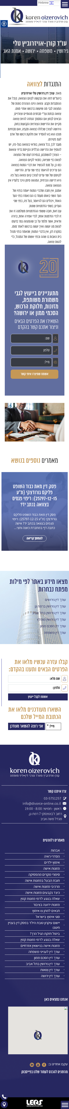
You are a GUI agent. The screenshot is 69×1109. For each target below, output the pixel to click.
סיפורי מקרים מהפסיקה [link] (44, 874)
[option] (34, 515)
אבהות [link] (55, 850)
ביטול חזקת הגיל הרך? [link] (45, 933)
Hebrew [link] (43, 2)
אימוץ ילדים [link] (52, 862)
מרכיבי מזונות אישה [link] (47, 886)
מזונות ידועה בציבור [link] (46, 904)
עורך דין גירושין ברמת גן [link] (50, 606)
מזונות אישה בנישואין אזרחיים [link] (40, 945)
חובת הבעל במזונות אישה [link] (42, 880)
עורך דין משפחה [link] (55, 632)
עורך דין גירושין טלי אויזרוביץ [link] (37, 93)
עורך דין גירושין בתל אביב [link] (49, 612)
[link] (37, 16)
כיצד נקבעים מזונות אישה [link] (42, 892)
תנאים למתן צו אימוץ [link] (46, 910)
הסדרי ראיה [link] (52, 856)
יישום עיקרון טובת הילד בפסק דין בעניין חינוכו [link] (34, 925)
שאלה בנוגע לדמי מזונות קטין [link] (40, 898)
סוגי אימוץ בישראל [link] (48, 916)
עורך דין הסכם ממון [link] (53, 626)
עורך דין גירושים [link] (55, 599)
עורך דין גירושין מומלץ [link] (51, 619)
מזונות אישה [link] (51, 868)
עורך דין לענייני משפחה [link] (44, 951)
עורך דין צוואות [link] (50, 969)
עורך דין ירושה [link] (50, 975)
